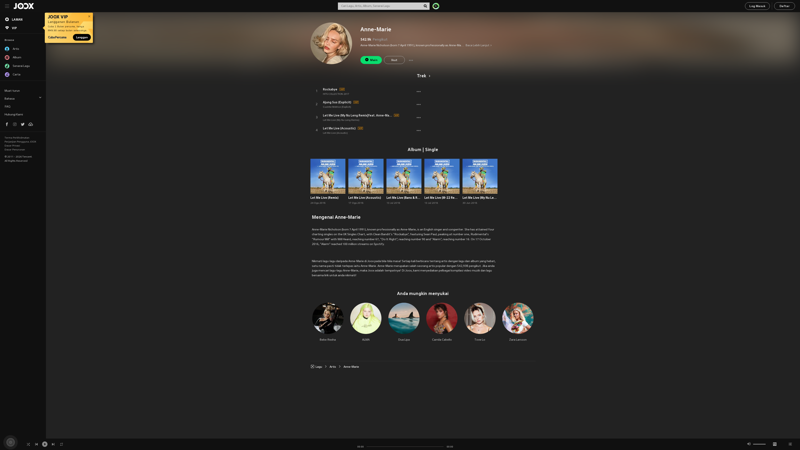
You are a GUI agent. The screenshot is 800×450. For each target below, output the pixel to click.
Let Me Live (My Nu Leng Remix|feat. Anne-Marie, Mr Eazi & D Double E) (358, 115)
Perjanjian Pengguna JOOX (20, 141)
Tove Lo (480, 339)
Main (374, 60)
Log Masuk (757, 6)
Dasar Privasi (12, 145)
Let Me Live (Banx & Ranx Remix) (404, 197)
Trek (421, 76)
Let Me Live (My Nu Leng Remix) (341, 120)
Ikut (394, 60)
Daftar (785, 6)
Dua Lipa (404, 339)
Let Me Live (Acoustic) (339, 128)
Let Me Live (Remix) (324, 197)
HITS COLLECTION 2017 (336, 94)
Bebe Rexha (328, 339)
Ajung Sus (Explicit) (337, 102)
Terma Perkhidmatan (17, 137)
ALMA (366, 339)
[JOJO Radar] (436, 6)
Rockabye (330, 89)
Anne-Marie (351, 367)
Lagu (319, 367)
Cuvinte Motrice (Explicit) (337, 107)
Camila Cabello (442, 339)
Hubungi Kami (14, 114)
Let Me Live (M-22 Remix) (442, 197)
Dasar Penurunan (15, 149)
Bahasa (10, 98)
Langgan (82, 37)
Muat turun (12, 90)
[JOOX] (23, 6)
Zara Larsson (518, 339)
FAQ (7, 106)
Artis (333, 367)
